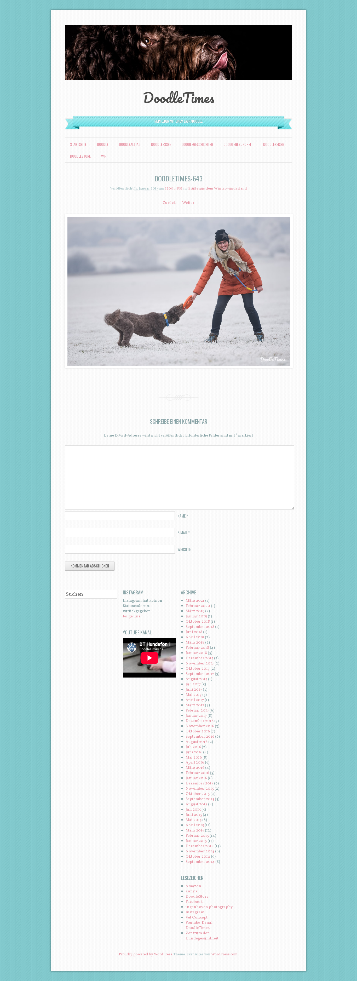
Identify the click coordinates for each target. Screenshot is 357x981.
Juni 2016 (194, 752)
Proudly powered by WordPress (145, 954)
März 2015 (195, 830)
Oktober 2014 (198, 856)
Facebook (194, 902)
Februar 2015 (197, 836)
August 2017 (196, 679)
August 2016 (197, 742)
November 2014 (200, 851)
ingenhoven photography (209, 907)
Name (182, 516)
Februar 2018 (197, 648)
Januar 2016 (196, 778)
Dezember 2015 (199, 783)
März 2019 (195, 611)
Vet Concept (197, 917)
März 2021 (195, 601)
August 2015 (196, 804)
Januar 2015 (196, 841)
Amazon (193, 886)
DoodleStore (80, 156)
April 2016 (195, 762)
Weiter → (190, 203)
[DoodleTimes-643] (178, 291)
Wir (103, 156)
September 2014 (200, 862)
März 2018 (195, 642)
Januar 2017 (196, 716)
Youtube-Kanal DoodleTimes (199, 925)
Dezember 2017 (199, 658)
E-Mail (183, 532)
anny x (192, 891)
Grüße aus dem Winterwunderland (217, 188)
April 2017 (195, 700)
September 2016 (200, 736)
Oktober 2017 (198, 669)
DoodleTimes (178, 97)
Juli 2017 (193, 684)
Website (184, 549)
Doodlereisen (273, 144)
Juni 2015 (194, 815)
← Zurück (167, 203)
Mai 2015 (193, 820)
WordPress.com (224, 954)
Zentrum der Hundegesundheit (202, 936)
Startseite (78, 144)
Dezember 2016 (200, 721)
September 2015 (200, 799)
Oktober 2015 (198, 794)
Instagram (195, 912)
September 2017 (200, 674)
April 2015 (195, 825)
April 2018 (195, 637)
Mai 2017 (193, 695)
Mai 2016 (194, 757)
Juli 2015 (193, 809)
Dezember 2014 (200, 846)
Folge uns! (132, 616)
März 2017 (195, 705)
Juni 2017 (194, 689)
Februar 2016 (197, 773)
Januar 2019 (196, 616)
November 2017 (200, 663)
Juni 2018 (194, 632)
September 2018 (200, 627)
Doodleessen (161, 144)
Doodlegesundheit (238, 144)
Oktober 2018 (198, 621)
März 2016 (195, 768)
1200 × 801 (173, 188)
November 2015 (200, 788)
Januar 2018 (196, 653)
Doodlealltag (130, 144)
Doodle (102, 144)
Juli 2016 (193, 747)
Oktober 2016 (198, 731)
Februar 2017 (197, 710)
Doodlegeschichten (197, 144)
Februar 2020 (198, 606)
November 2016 (200, 726)
